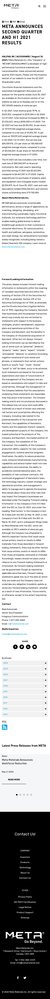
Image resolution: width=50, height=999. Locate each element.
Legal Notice (25, 907)
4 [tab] (27, 795)
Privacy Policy (25, 897)
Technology (25, 867)
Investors (25, 857)
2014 (5, 714)
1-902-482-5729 (27, 960)
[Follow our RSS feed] (4, 729)
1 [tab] (17, 795)
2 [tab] (20, 795)
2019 (5, 692)
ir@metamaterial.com (18, 624)
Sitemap (25, 917)
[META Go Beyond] (11, 6)
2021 (5, 680)
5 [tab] (31, 795)
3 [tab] (24, 795)
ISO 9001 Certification (25, 902)
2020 (5, 686)
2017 (5, 703)
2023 (5, 669)
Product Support (25, 912)
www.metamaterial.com (13, 247)
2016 (5, 709)
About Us (25, 872)
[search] (39, 6)
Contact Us (25, 878)
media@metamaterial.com (14, 634)
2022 (5, 674)
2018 (5, 697)
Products (25, 862)
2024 (5, 663)
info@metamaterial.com (28, 963)
